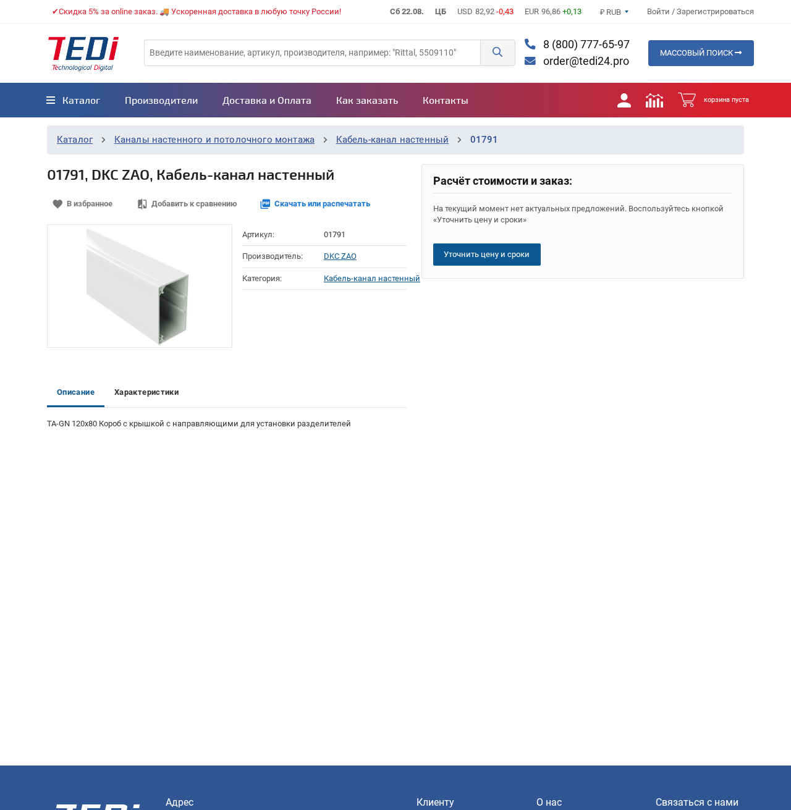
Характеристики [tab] (146, 392)
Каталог (75, 139)
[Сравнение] (654, 100)
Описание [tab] (76, 392)
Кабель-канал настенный (392, 139)
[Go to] (83, 53)
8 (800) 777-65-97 (585, 44)
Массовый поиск (697, 52)
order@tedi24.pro (585, 61)
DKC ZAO (340, 256)
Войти (659, 11)
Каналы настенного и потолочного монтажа (214, 139)
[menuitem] (73, 100)
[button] (497, 53)
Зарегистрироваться (715, 11)
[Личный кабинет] (624, 100)
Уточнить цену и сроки (487, 254)
